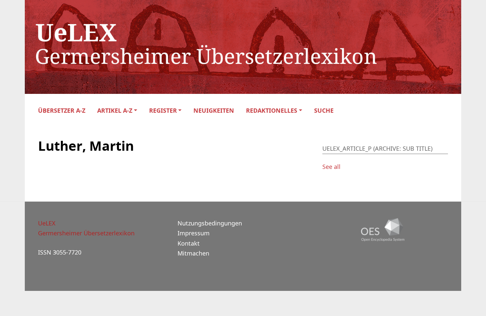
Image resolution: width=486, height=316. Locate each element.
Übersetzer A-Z (61, 110)
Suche (324, 110)
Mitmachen (193, 253)
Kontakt (189, 243)
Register (163, 110)
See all (331, 167)
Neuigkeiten (213, 110)
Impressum (194, 233)
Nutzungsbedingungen (210, 223)
